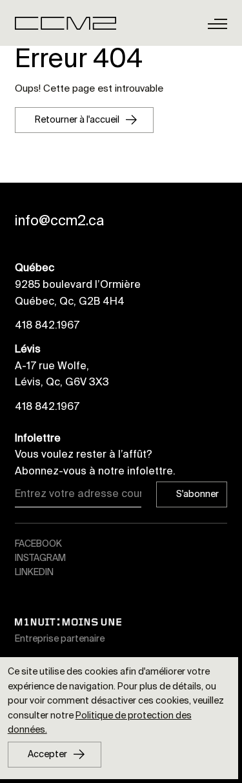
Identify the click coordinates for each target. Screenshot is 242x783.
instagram (40, 558)
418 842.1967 (47, 325)
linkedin (34, 572)
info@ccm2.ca (59, 221)
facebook (38, 543)
